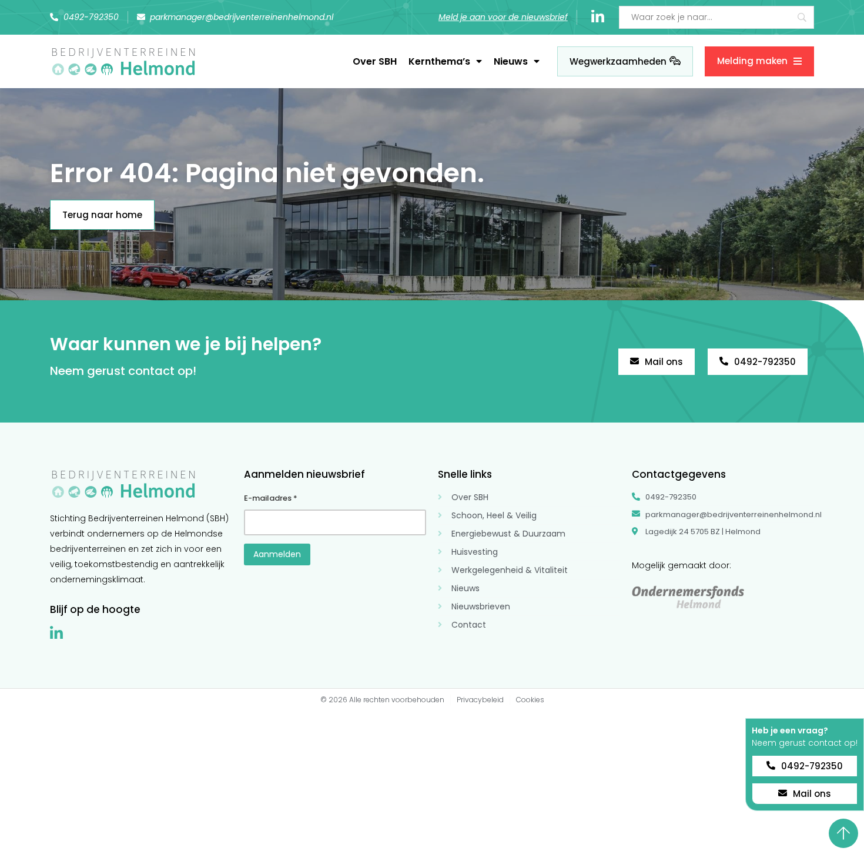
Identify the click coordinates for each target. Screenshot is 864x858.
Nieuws (511, 61)
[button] (804, 714)
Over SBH (375, 61)
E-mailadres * (270, 498)
